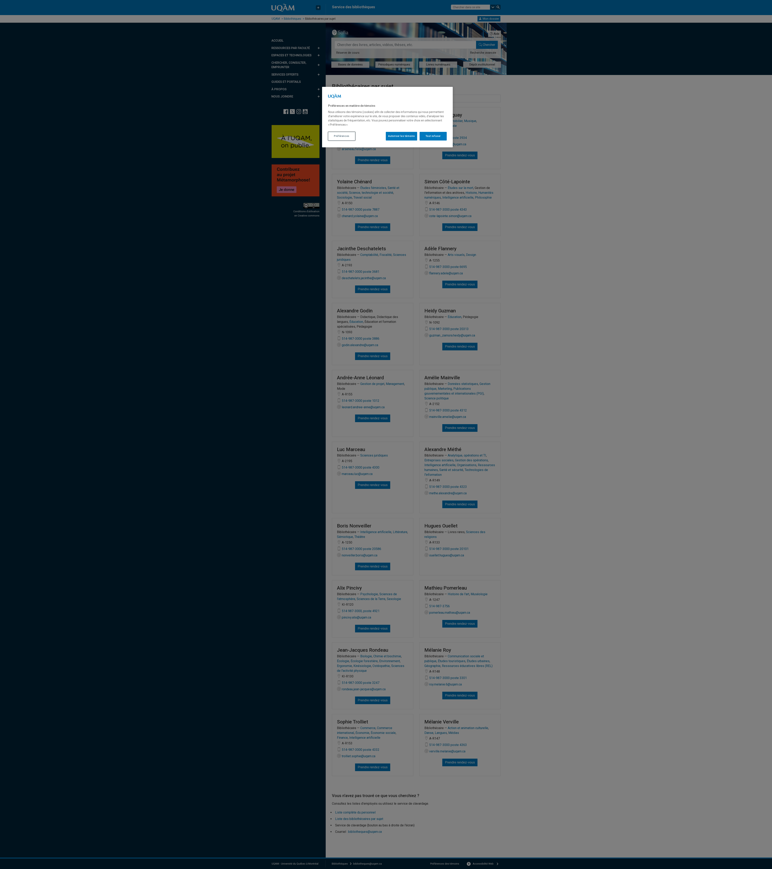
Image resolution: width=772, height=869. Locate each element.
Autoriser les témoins (401, 136)
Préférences (341, 136)
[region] (387, 117)
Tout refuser (433, 136)
